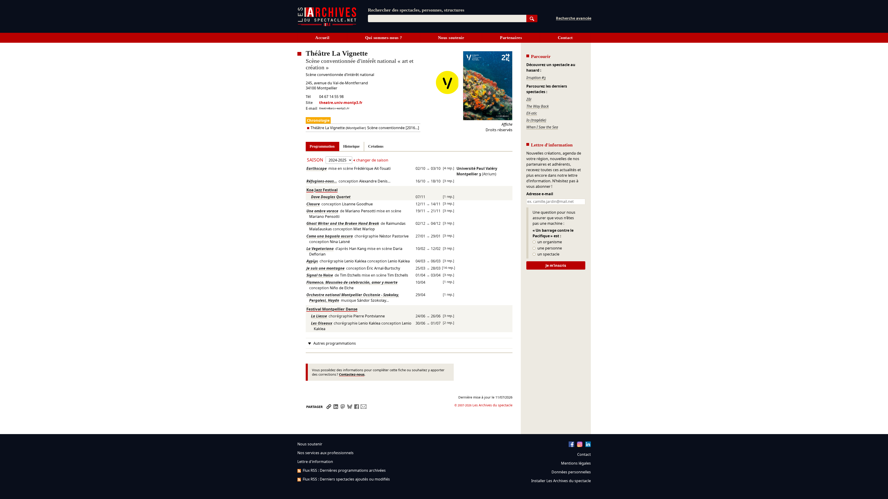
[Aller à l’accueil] (327, 25)
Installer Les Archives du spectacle (561, 480)
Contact (565, 37)
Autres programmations (334, 343)
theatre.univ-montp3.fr (340, 102)
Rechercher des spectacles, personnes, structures (416, 9)
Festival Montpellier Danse (332, 309)
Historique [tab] (351, 146)
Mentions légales (576, 463)
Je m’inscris (556, 265)
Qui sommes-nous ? (383, 37)
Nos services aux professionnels (325, 452)
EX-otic (531, 113)
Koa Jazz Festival (322, 189)
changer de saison (371, 160)
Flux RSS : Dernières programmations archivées (344, 470)
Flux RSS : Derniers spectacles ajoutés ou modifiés (346, 479)
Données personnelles (571, 472)
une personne (549, 248)
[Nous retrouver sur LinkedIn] (588, 445)
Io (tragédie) (536, 120)
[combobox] (447, 18)
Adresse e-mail (539, 194)
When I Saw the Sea (542, 127)
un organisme (549, 242)
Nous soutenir (451, 37)
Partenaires (511, 37)
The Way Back (537, 106)
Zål (528, 99)
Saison (315, 160)
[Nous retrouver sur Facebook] (571, 445)
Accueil (322, 37)
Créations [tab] (375, 146)
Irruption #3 (536, 77)
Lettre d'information (315, 461)
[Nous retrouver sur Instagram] (580, 445)
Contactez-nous (351, 374)
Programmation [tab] (322, 146)
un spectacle (547, 254)
